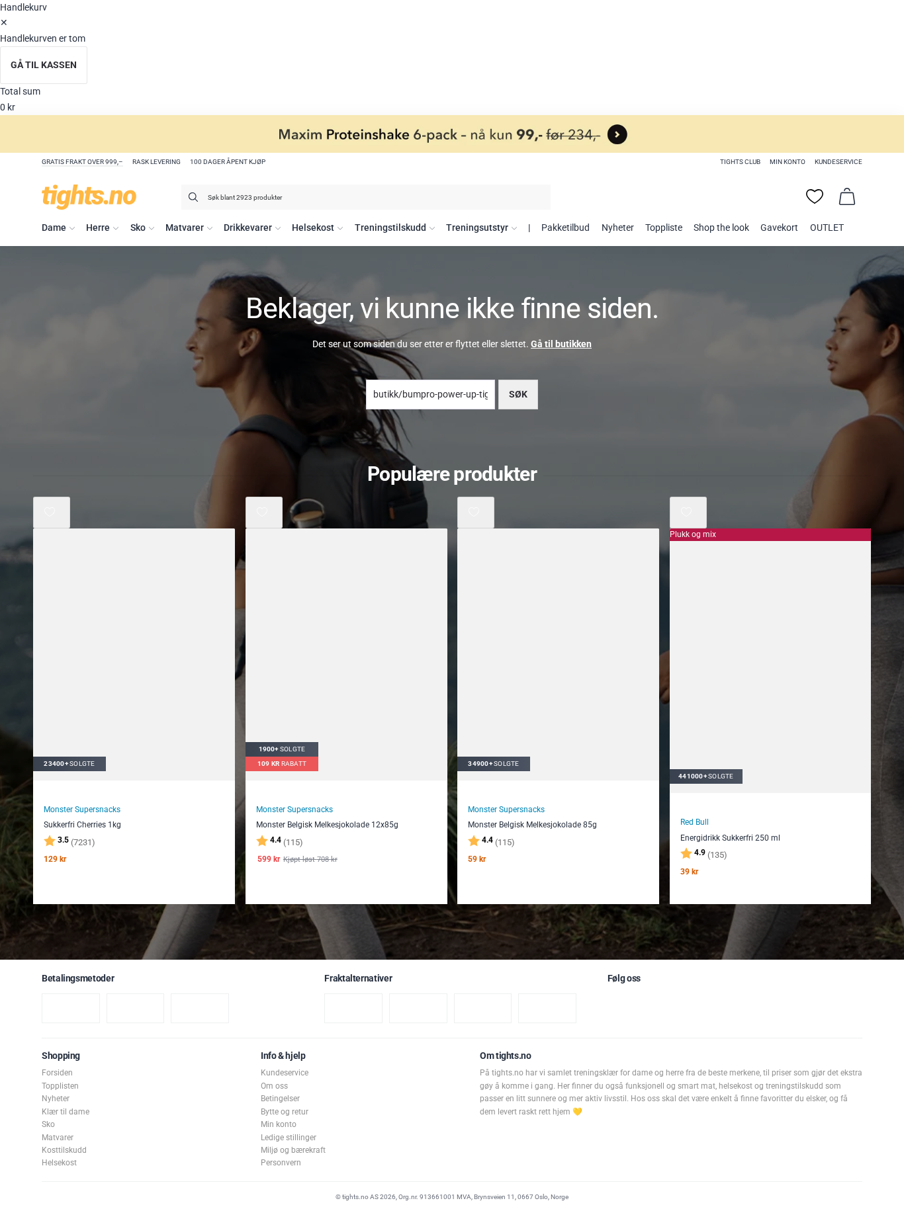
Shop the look (721, 227)
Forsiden (57, 1072)
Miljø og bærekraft (293, 1150)
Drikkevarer (248, 227)
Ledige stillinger (288, 1137)
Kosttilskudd (64, 1150)
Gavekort (779, 227)
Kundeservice (838, 161)
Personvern (281, 1162)
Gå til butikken (561, 344)
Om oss (274, 1086)
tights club (740, 161)
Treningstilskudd (390, 227)
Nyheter (618, 227)
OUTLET (827, 227)
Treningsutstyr (477, 227)
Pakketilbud (565, 227)
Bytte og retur (284, 1111)
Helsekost (313, 227)
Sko (138, 227)
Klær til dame (65, 1111)
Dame (54, 227)
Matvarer (184, 227)
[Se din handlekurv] (847, 196)
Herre (98, 227)
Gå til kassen (44, 65)
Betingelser (280, 1098)
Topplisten (60, 1086)
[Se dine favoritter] (814, 196)
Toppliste (663, 227)
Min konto (787, 161)
